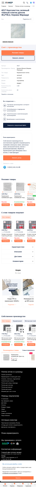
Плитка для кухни (6, 389)
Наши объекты (5, 415)
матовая (19, 78)
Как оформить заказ (7, 401)
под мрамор (20, 80)
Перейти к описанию (7, 94)
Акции (3, 409)
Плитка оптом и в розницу (12, 372)
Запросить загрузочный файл (16, 125)
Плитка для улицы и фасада (9, 383)
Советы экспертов (6, 413)
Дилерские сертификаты (8, 427)
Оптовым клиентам (9, 420)
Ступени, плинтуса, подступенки (10, 379)
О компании (4, 398)
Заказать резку (16, 157)
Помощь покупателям (10, 396)
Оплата (3, 405)
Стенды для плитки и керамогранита (11, 425)
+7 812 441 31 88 (6, 459)
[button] (35, 484)
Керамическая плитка (23, 72)
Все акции (18, 273)
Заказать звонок (18, 58)
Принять (18, 478)
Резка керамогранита (10, 433)
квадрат (19, 83)
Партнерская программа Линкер (10, 423)
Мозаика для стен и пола (8, 391)
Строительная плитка (7, 381)
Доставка (4, 403)
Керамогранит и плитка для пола (10, 376)
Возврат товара (5, 407)
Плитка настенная (6, 374)
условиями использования (10, 473)
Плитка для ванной (6, 387)
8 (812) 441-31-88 (14, 167)
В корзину (6, 204)
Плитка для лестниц (7, 385)
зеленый (19, 75)
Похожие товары (18, 52)
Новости (3, 411)
